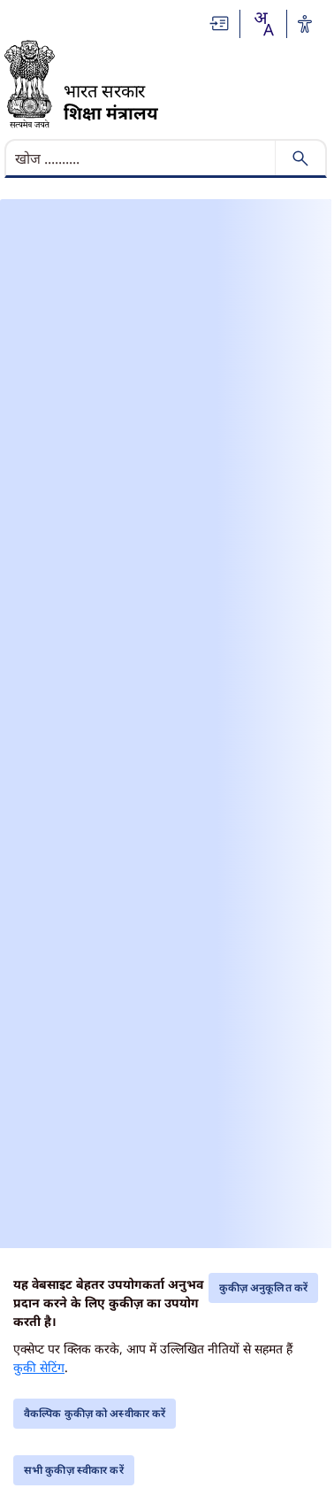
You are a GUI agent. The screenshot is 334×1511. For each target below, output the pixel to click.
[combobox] (263, 24)
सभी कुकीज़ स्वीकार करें (74, 1469)
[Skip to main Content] (220, 23)
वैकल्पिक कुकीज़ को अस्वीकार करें (94, 1413)
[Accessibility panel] (305, 24)
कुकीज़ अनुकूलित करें (263, 1287)
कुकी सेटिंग (39, 1367)
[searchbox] (142, 158)
